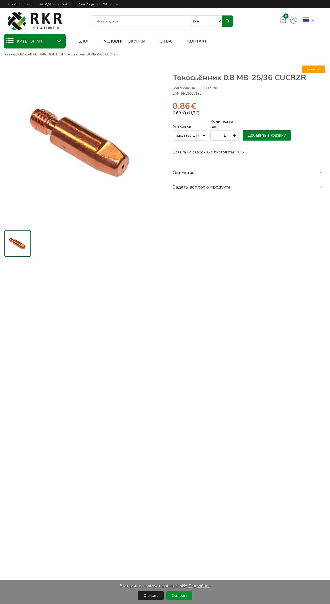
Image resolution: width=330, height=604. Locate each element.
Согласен (179, 596)
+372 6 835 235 (20, 4)
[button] (35, 21)
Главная (10, 54)
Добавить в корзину (267, 135)
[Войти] (293, 20)
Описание (184, 173)
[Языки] (306, 20)
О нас (166, 41)
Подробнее (199, 586)
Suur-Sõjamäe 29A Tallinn (98, 4)
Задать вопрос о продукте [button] (202, 187)
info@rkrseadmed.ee (55, 4)
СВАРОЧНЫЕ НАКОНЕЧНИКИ (40, 54)
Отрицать (151, 596)
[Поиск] (227, 21)
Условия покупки (124, 41)
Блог (83, 41)
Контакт (197, 41)
